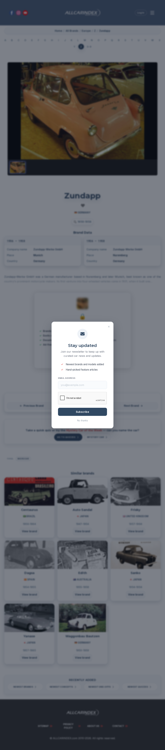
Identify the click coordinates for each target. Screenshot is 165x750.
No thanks (82, 420)
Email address (66, 378)
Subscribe (82, 411)
